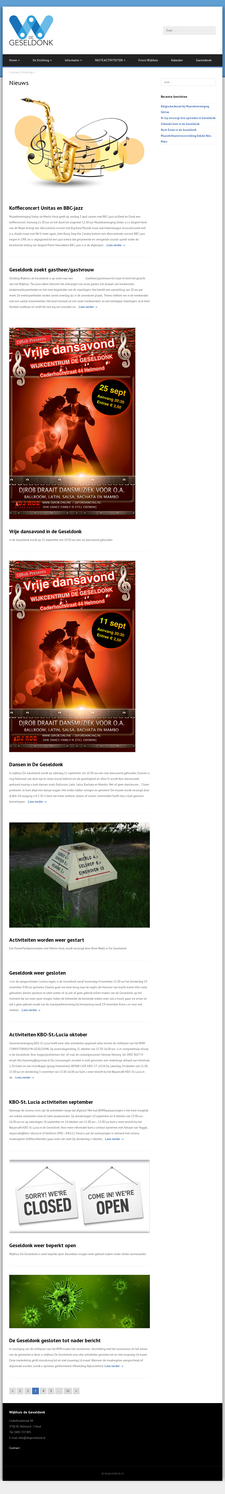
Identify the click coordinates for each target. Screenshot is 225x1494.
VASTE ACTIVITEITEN (109, 60)
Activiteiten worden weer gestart (46, 939)
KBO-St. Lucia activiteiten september (51, 1101)
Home (13, 60)
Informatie (72, 60)
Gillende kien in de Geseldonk (180, 124)
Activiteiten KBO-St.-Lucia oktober (48, 1034)
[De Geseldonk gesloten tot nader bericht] (79, 1327)
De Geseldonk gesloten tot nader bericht (55, 1340)
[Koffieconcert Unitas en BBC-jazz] (79, 195)
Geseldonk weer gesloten (37, 972)
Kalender (177, 60)
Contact (14, 1448)
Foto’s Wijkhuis (148, 60)
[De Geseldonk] (112, 30)
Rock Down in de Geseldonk (178, 130)
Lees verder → (115, 245)
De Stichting (41, 60)
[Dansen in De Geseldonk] (72, 751)
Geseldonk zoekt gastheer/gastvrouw (51, 269)
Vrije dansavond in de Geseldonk (45, 531)
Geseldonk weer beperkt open (42, 1245)
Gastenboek (204, 60)
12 (67, 1391)
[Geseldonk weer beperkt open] (79, 1232)
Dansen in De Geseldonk (36, 764)
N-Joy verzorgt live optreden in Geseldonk (188, 118)
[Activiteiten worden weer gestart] (79, 927)
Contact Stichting (21, 72)
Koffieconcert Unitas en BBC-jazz (46, 207)
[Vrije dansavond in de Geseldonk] (72, 518)
